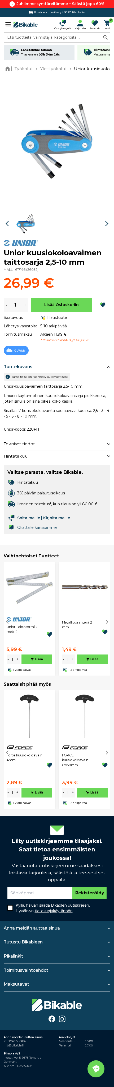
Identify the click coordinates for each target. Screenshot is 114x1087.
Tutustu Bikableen (23, 942)
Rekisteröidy (89, 892)
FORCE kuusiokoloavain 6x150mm (75, 760)
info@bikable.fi (14, 1045)
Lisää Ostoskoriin (61, 304)
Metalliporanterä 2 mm (77, 624)
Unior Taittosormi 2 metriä (22, 629)
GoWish (19, 350)
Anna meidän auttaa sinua (32, 928)
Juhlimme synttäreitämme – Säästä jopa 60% (60, 3)
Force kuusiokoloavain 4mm (24, 757)
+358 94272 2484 (14, 1041)
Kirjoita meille (56, 517)
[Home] (9, 68)
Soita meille (28, 517)
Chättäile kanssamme (37, 527)
